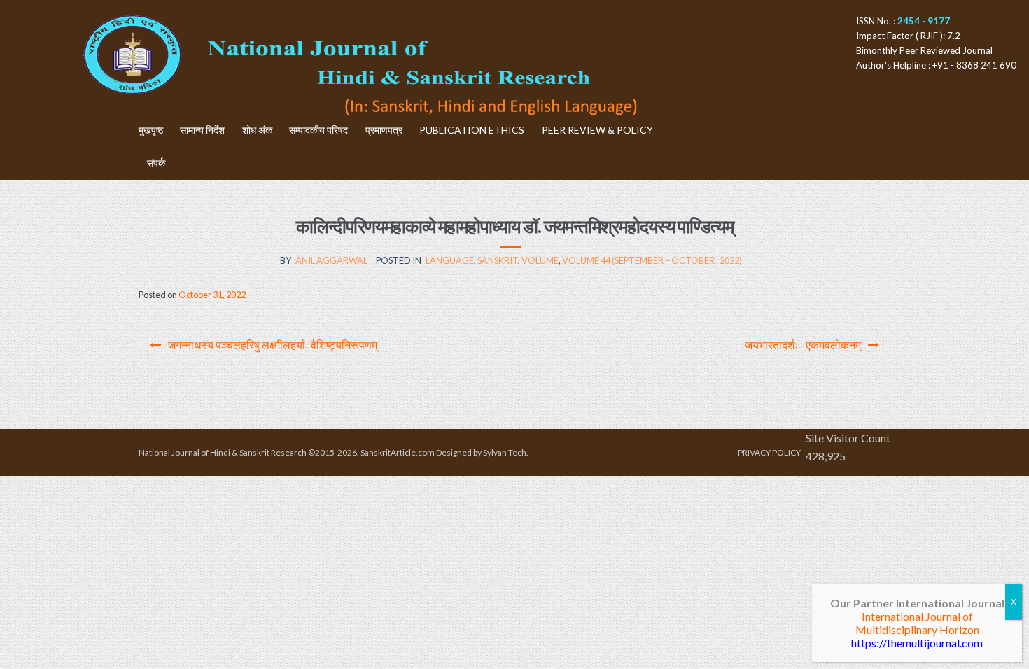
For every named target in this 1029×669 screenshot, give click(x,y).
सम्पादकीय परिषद (318, 130)
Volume (540, 260)
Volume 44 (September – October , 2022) (652, 260)
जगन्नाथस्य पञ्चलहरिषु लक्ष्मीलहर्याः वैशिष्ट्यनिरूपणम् (272, 344)
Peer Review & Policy (597, 130)
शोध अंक (257, 130)
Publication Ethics (471, 130)
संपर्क (156, 163)
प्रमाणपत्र (383, 130)
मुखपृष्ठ (151, 130)
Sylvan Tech (504, 452)
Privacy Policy (769, 452)
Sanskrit (497, 260)
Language (450, 260)
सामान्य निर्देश (202, 130)
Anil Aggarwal (331, 260)
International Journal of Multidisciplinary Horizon (917, 623)
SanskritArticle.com (397, 452)
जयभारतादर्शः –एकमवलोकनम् (803, 344)
